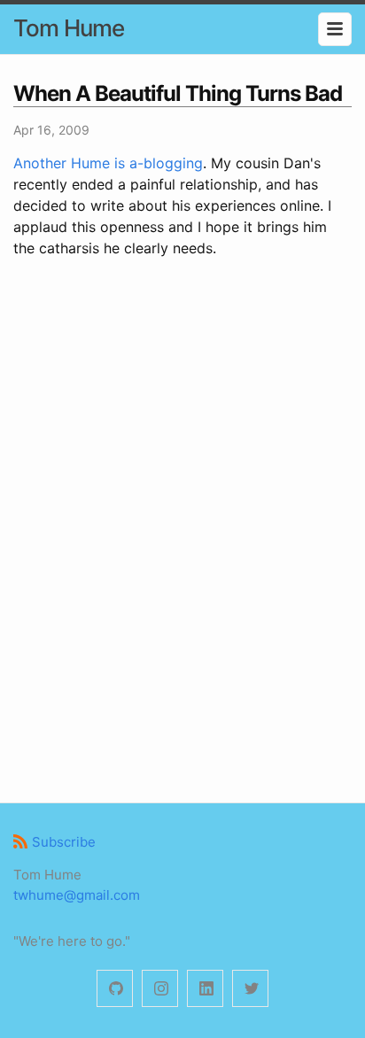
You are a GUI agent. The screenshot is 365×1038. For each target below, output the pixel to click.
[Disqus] (182, 527)
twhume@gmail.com (76, 895)
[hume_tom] (160, 989)
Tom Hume (68, 28)
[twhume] (115, 989)
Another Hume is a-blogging (108, 163)
